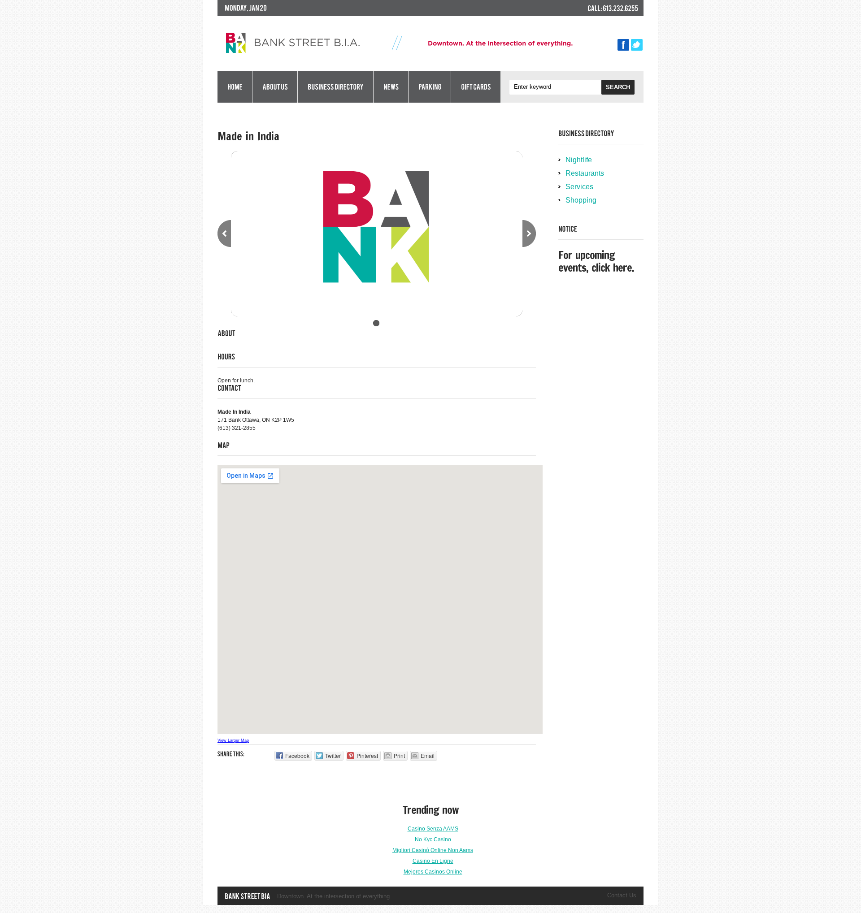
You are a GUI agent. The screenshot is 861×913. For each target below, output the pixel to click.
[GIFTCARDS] (475, 87)
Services (579, 186)
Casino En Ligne (433, 861)
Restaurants (584, 173)
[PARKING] (430, 87)
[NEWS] (391, 87)
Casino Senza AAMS (433, 829)
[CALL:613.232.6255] (612, 8)
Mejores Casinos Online (433, 872)
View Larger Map (233, 740)
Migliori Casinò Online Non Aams (432, 850)
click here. (612, 267)
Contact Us (621, 895)
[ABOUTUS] (274, 87)
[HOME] (234, 87)
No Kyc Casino (433, 839)
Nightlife (578, 160)
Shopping (580, 200)
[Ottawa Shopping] (247, 896)
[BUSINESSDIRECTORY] (335, 87)
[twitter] (637, 43)
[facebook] (623, 43)
